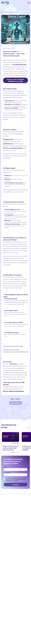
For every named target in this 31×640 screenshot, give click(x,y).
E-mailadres (7, 472)
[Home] (5, 3)
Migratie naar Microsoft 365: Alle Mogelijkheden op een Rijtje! (15, 80)
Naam (5, 467)
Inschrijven (15, 484)
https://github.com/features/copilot (13, 346)
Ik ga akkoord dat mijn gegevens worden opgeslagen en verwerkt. (16, 479)
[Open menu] (28, 3)
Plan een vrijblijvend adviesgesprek (13, 391)
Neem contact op (15, 403)
